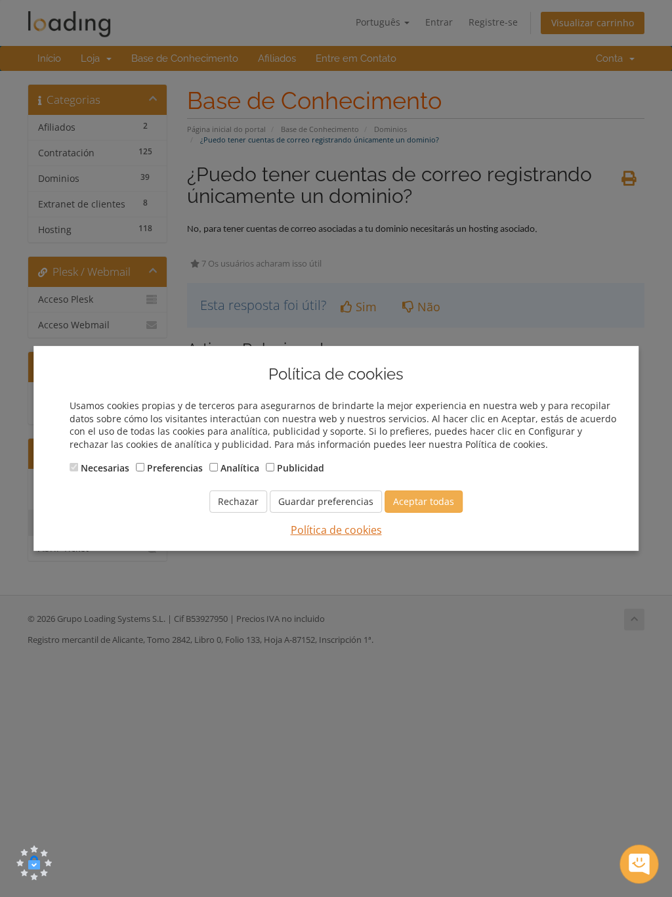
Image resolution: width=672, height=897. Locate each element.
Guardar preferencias (325, 501)
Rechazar (238, 501)
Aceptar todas (423, 501)
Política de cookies (336, 530)
